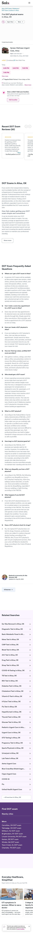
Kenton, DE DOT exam (10, 839)
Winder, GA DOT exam (10, 842)
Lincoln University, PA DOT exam (14, 836)
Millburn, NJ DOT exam (11, 831)
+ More (19, 152)
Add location (13, 100)
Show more (28, 85)
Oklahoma (16, 8)
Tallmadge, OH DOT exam (11, 828)
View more (5, 76)
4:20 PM (6, 68)
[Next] (29, 126)
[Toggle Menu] (28, 3)
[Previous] (26, 126)
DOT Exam (8, 8)
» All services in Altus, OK (12, 797)
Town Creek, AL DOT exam (12, 845)
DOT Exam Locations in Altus (10, 10)
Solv (3, 8)
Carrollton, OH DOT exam (11, 825)
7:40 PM (6, 72)
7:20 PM (25, 68)
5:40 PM (16, 68)
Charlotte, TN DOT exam (11, 848)
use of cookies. (20, 929)
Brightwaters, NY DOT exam (12, 834)
